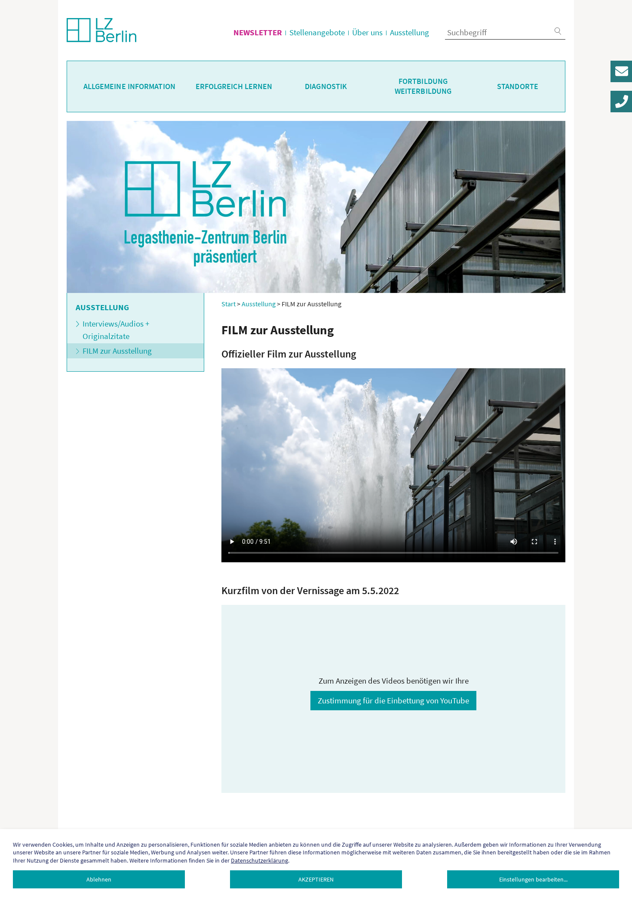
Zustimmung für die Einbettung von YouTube (393, 700)
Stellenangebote (317, 32)
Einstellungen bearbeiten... (533, 879)
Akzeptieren (316, 879)
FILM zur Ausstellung (117, 350)
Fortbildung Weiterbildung (423, 86)
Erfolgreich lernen (234, 86)
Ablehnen (98, 879)
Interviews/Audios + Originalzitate (116, 329)
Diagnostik (326, 86)
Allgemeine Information (129, 86)
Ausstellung (409, 32)
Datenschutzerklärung (259, 860)
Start (228, 303)
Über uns (367, 32)
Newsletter (257, 32)
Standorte (517, 86)
